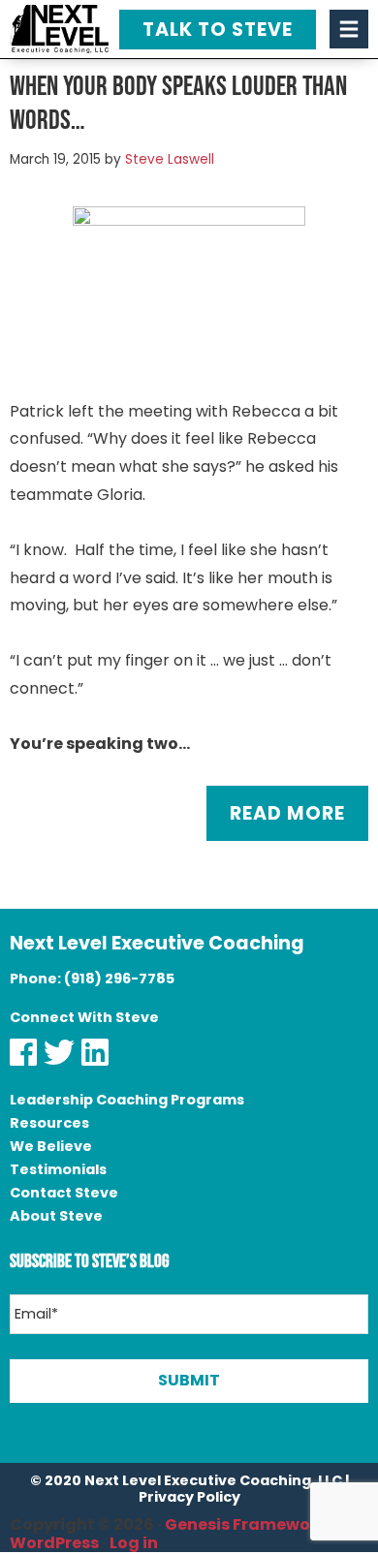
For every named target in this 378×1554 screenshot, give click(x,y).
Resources (49, 1123)
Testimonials (58, 1169)
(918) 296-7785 (119, 978)
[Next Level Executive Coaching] (59, 29)
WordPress (54, 1543)
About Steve (56, 1216)
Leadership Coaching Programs (127, 1099)
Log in (134, 1543)
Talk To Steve (217, 29)
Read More (287, 813)
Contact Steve (64, 1192)
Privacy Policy (189, 1497)
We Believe (51, 1146)
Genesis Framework (246, 1524)
